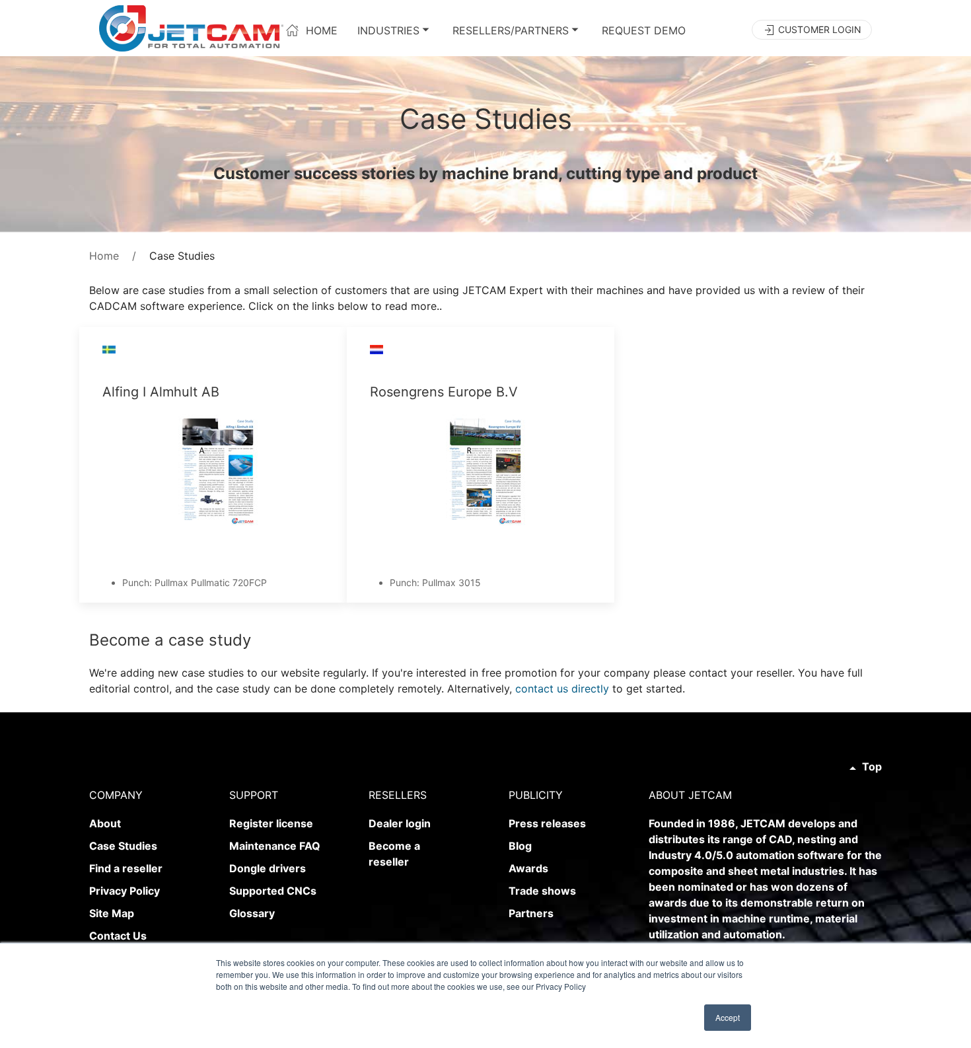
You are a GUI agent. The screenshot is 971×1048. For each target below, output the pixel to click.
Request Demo (644, 29)
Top (870, 766)
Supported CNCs (272, 890)
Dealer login (400, 823)
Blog (520, 845)
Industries (388, 29)
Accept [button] (727, 1017)
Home (318, 29)
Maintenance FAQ (274, 845)
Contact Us (118, 935)
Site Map (111, 913)
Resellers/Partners (510, 29)
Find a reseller (125, 868)
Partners (531, 913)
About (105, 823)
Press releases (547, 823)
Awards (528, 868)
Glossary (252, 913)
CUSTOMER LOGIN (818, 29)
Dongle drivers (267, 868)
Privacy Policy (124, 890)
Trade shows (542, 890)
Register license (271, 823)
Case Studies (123, 845)
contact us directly (562, 688)
